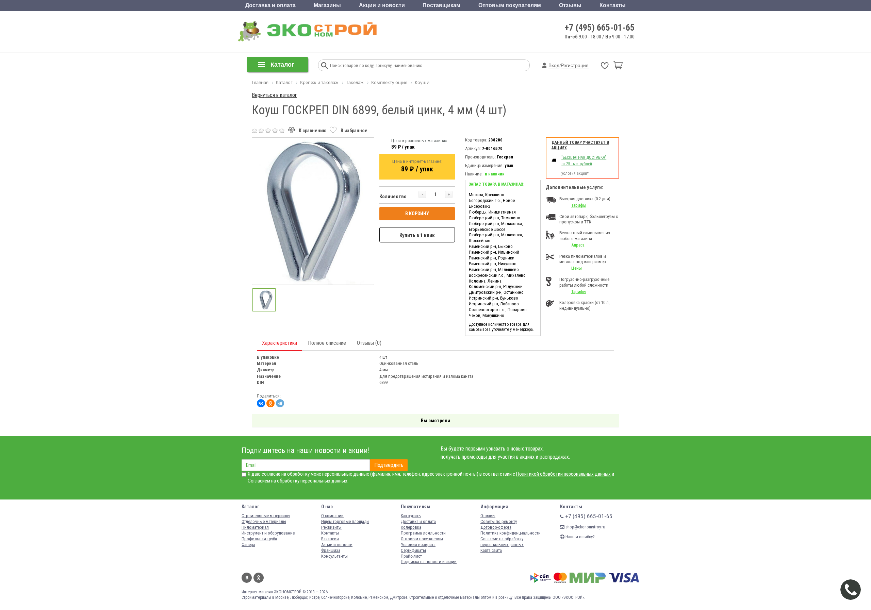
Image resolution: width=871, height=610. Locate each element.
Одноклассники (258, 578)
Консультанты (334, 556)
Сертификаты (413, 550)
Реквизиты (331, 527)
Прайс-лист (411, 556)
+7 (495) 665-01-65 (600, 27)
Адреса (578, 245)
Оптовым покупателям (509, 5)
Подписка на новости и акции (429, 561)
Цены (576, 268)
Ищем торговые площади (345, 521)
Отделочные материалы (264, 521)
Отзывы (570, 5)
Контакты (612, 5)
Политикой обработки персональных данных (563, 474)
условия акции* (575, 173)
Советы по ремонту (498, 521)
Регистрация (575, 65)
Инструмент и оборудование (268, 533)
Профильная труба (259, 538)
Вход (553, 65)
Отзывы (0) (369, 343)
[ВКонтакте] (261, 403)
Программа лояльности (423, 533)
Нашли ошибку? (579, 536)
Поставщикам (441, 5)
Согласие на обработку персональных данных (502, 541)
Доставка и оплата (270, 5)
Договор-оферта (495, 527)
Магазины (327, 5)
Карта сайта (491, 550)
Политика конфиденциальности (510, 533)
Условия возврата (418, 544)
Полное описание (327, 343)
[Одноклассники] (270, 403)
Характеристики (279, 343)
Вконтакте (247, 578)
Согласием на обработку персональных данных (297, 481)
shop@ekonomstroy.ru (584, 526)
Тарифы (578, 205)
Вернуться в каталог (274, 95)
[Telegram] (280, 403)
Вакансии (330, 538)
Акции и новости (382, 5)
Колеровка (411, 527)
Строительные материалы (266, 515)
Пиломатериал (255, 527)
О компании (332, 515)
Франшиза (330, 550)
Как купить (411, 515)
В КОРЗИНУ (417, 213)
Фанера (248, 544)
